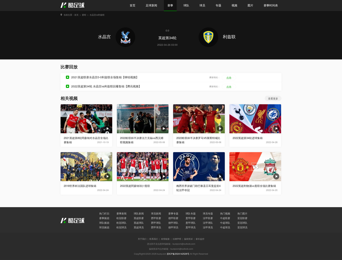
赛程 (84, 14)
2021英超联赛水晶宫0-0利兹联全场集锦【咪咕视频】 (105, 77)
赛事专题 (173, 213)
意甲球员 (191, 227)
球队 (186, 5)
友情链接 (165, 238)
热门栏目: (104, 213)
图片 (250, 5)
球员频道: (104, 227)
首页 (132, 5)
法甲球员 (208, 227)
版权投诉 (188, 238)
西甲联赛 (156, 218)
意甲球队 (191, 222)
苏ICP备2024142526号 (178, 253)
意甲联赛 (191, 218)
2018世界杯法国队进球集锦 (80, 186)
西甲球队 (156, 222)
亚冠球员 (242, 227)
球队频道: (104, 222)
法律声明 (177, 238)
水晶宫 (105, 36)
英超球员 (139, 227)
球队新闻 (139, 213)
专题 (218, 5)
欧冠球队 (121, 222)
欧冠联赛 (121, 218)
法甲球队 (208, 222)
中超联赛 (225, 218)
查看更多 (273, 98)
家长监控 (200, 238)
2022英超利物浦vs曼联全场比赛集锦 (254, 186)
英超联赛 (139, 218)
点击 (228, 77)
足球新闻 (151, 5)
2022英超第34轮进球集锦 (248, 138)
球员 (202, 5)
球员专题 (208, 213)
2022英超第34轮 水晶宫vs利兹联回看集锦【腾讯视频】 (106, 86)
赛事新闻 (121, 213)
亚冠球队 (242, 222)
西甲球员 (156, 227)
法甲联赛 (208, 218)
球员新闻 (156, 213)
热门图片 (242, 213)
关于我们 (142, 238)
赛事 (170, 5)
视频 (234, 5)
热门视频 (225, 213)
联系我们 (153, 238)
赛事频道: (104, 218)
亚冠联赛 (242, 218)
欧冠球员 (121, 227)
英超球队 (139, 222)
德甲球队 (173, 222)
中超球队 (225, 222)
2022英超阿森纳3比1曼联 (135, 186)
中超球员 (225, 227)
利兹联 (229, 36)
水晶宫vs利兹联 (97, 14)
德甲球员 (173, 227)
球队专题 (191, 213)
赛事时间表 (271, 5)
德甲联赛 (173, 218)
